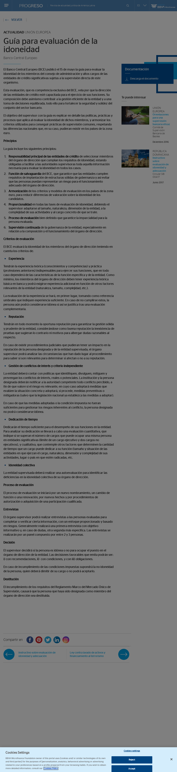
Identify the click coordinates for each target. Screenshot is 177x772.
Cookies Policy (51, 768)
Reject (132, 760)
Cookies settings (132, 751)
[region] (88, 759)
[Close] (171, 759)
